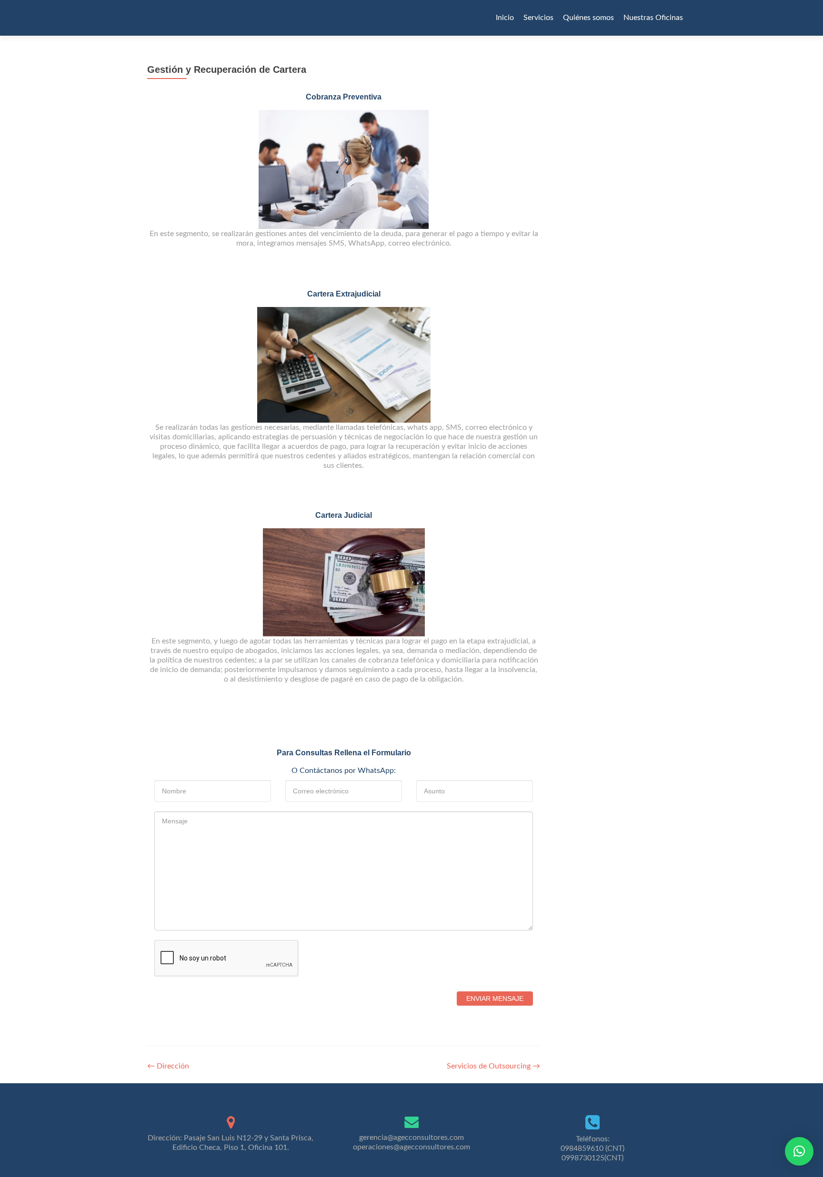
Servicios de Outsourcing (493, 1066)
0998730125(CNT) (592, 1158)
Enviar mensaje (494, 998)
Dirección (168, 1066)
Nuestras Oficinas (653, 17)
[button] (799, 1151)
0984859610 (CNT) (592, 1148)
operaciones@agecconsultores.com (411, 1147)
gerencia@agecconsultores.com (411, 1137)
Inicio (505, 17)
